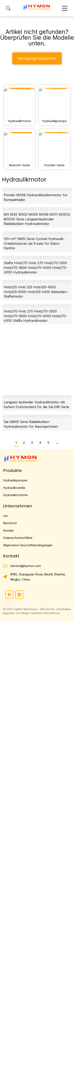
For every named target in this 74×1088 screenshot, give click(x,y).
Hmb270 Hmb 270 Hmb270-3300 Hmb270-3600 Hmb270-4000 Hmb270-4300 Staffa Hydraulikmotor (35, 316)
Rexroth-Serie (19, 165)
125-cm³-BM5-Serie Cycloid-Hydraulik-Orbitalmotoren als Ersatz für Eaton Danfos (34, 243)
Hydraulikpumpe (54, 121)
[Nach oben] (66, 1080)
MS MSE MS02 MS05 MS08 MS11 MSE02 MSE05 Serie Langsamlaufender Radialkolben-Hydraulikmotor (37, 219)
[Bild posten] (37, 189)
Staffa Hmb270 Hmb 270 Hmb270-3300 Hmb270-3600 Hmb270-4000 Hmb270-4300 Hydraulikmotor (35, 267)
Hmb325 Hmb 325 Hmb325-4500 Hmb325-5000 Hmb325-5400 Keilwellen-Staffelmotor (36, 291)
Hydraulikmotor (19, 121)
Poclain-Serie (54, 165)
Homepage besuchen (37, 58)
